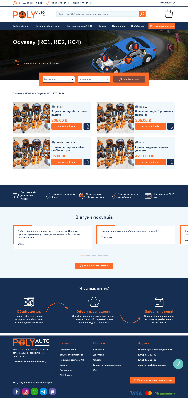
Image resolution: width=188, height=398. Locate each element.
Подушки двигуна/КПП (79, 26)
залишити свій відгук (96, 266)
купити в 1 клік (66, 126)
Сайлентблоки (21, 26)
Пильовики (118, 26)
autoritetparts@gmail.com (152, 365)
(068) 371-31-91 (83, 3)
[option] (31, 117)
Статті (96, 370)
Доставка (98, 355)
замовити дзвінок (164, 26)
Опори (102, 26)
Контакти (98, 350)
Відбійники (137, 26)
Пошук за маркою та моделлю (154, 380)
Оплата (97, 360)
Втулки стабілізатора (47, 26)
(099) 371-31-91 (61, 3)
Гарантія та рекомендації (107, 365)
